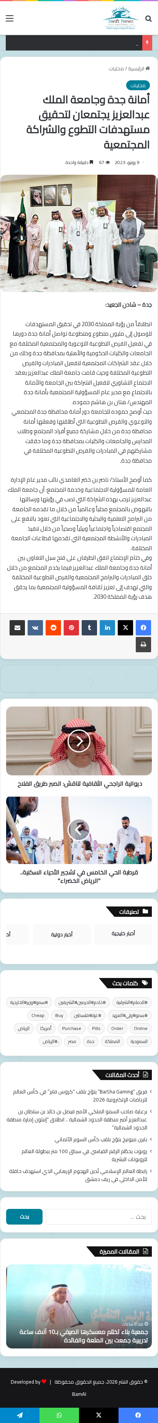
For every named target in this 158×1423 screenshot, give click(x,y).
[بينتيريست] (71, 627)
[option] (79, 1306)
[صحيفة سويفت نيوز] (121, 17)
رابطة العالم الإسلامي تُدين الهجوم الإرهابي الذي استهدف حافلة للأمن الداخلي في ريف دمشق (78, 1175)
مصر (72, 1041)
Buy (59, 1015)
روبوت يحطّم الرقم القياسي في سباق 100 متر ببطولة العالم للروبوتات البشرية (84, 1155)
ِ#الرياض (50, 1041)
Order (117, 1028)
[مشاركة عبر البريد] (17, 627)
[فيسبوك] (143, 627)
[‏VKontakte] (35, 627)
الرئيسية (136, 68)
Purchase (71, 1028)
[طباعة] (143, 644)
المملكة (112, 1041)
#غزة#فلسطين (87, 1015)
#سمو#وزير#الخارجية (29, 1002)
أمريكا (45, 1028)
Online (141, 1028)
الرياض (24, 1028)
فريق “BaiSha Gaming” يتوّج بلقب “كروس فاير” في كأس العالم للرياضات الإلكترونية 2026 (80, 1096)
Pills (96, 1028)
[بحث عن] (148, 20)
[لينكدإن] (107, 627)
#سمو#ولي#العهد (130, 1015)
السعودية (139, 1041)
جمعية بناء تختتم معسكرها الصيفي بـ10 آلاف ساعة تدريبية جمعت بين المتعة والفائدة (84, 1336)
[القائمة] (9, 20)
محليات (116, 68)
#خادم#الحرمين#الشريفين (82, 1002)
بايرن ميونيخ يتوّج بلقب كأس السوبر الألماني (93, 42)
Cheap (37, 1015)
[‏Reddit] (53, 627)
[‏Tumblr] (89, 627)
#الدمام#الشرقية (132, 1002)
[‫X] (125, 627)
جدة (90, 1041)
